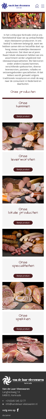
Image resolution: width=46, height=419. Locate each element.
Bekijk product (23, 116)
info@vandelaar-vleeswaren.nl (22, 404)
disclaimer (6, 415)
